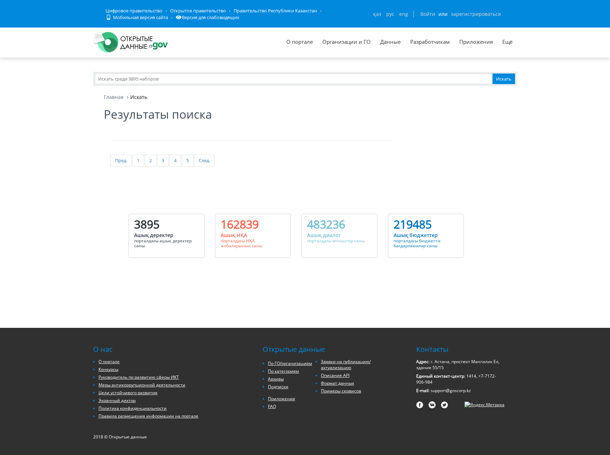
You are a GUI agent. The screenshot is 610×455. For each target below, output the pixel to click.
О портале (299, 41)
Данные (390, 41)
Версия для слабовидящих (210, 17)
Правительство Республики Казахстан (275, 10)
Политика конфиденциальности (132, 408)
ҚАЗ (377, 14)
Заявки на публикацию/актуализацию (346, 365)
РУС (390, 14)
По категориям (283, 371)
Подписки (278, 387)
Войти (427, 14)
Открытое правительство (198, 10)
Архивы (276, 379)
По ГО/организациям (290, 363)
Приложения (476, 41)
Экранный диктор (117, 400)
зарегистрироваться (476, 14)
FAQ (272, 406)
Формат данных (337, 383)
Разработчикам (430, 41)
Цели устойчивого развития (127, 393)
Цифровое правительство (134, 10)
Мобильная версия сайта (140, 17)
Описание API (335, 375)
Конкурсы (108, 369)
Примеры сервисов (341, 391)
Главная (114, 97)
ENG (403, 14)
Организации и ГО (346, 41)
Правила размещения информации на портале (148, 416)
